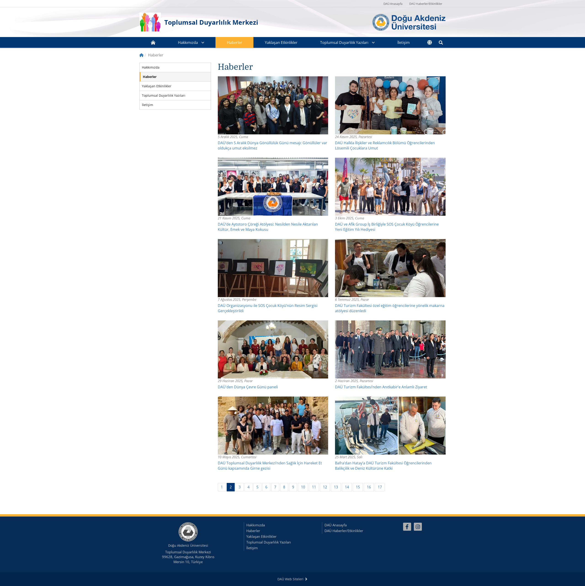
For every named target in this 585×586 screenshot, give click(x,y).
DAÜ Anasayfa (392, 4)
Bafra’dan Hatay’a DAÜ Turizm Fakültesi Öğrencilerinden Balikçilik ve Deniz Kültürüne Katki (383, 466)
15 (358, 487)
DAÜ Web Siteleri (290, 579)
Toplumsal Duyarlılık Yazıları (344, 42)
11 (314, 487)
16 (369, 487)
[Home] (141, 55)
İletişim (403, 42)
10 (303, 487)
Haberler (234, 42)
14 (347, 487)
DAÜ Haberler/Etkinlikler (425, 4)
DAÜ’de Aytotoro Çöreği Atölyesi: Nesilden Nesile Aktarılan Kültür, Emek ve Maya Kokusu (268, 227)
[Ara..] (441, 42)
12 (325, 487)
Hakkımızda (188, 42)
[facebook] (407, 527)
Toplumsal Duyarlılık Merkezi (211, 22)
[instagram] (418, 527)
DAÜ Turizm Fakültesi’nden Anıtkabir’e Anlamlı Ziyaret (381, 386)
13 (336, 487)
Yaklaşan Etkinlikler (281, 42)
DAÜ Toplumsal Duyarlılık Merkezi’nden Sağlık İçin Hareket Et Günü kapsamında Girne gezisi (270, 466)
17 (380, 487)
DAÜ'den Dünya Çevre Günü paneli (248, 386)
